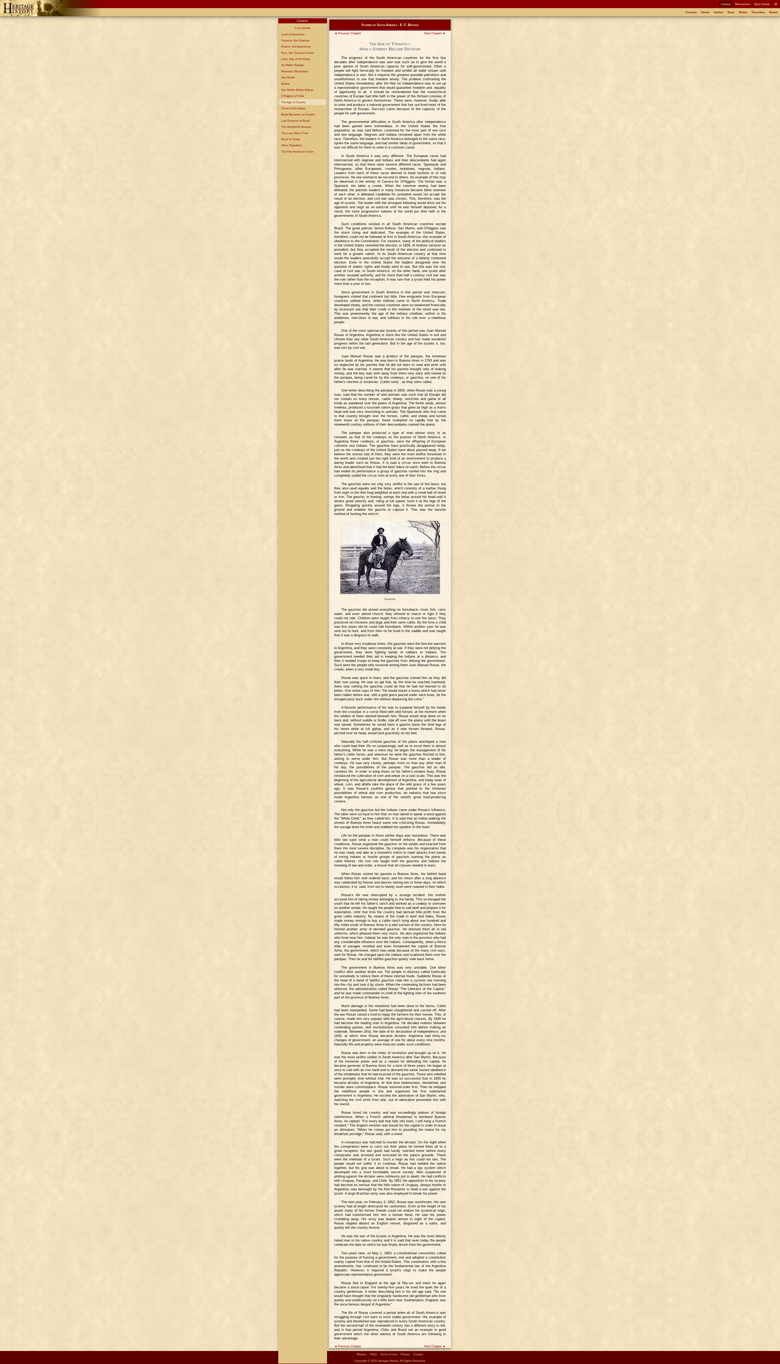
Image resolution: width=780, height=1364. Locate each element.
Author (718, 12)
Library (726, 4)
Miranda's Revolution (294, 71)
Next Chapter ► (435, 33)
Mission (362, 1354)
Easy (731, 12)
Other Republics (291, 145)
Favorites (758, 12)
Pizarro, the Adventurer (296, 46)
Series (743, 12)
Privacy (405, 1354)
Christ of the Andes (293, 108)
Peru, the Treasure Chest (297, 52)
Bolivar (285, 83)
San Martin (288, 77)
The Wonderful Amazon (296, 126)
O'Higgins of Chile (292, 96)
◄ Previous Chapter (347, 33)
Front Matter (303, 28)
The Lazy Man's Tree (294, 133)
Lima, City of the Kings (295, 59)
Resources (742, 4)
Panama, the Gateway (295, 40)
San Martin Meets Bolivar (297, 89)
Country (691, 12)
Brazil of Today (290, 139)
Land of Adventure (293, 34)
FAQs (373, 1354)
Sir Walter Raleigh (292, 65)
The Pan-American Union (297, 151)
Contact (418, 1354)
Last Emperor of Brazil (295, 120)
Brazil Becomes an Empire (298, 114)
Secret (773, 12)
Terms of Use (388, 1354)
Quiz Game (761, 4)
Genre (705, 12)
